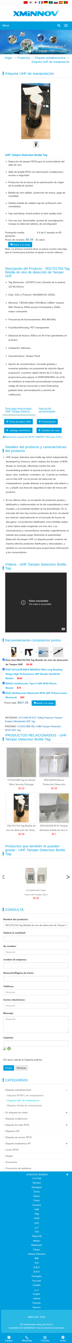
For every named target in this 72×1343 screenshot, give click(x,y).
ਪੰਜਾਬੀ (36, 1218)
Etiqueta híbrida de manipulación (24, 1105)
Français (36, 1303)
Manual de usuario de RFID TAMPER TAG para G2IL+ (33, 437)
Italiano (36, 1298)
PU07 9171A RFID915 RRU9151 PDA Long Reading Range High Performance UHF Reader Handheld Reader (34, 674)
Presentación (48, 421)
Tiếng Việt (37, 1236)
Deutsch (37, 1307)
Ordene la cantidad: (14, 932)
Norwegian (37, 1187)
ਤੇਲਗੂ (36, 1214)
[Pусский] (56, 2)
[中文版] (26, 2)
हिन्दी (37, 1258)
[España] (61, 2)
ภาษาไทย (36, 1178)
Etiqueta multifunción (17, 1118)
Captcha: (8, 1037)
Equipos (9, 1340)
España (36, 1285)
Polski (37, 1200)
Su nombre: (10, 946)
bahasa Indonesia (36, 1254)
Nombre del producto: (15, 919)
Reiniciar (21, 1068)
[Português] (66, 2)
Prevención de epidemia (18, 1168)
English (36, 1294)
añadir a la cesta (21, 244)
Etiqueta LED (12, 1131)
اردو (37, 1227)
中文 (36, 1263)
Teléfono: (8, 986)
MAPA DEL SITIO (36, 1317)
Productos (23, 57)
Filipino (36, 1249)
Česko (36, 1191)
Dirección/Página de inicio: (18, 973)
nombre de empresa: (15, 959)
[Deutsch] (46, 2)
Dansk (36, 1196)
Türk (36, 1231)
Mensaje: (8, 1013)
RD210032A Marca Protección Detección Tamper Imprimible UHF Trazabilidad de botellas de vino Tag (54, 783)
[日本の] (36, 2)
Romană (37, 1183)
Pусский (36, 1281)
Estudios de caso (50, 430)
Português (37, 1276)
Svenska (36, 1205)
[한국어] (31, 2)
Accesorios (11, 1162)
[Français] (41, 2)
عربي (36, 1289)
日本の (36, 1267)
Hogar (8, 57)
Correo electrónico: (14, 999)
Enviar (8, 1068)
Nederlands (36, 1245)
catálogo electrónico (19, 430)
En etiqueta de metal (16, 1112)
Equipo (9, 1156)
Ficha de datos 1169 (20, 421)
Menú (6, 25)
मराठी (36, 1209)
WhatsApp (27, 1340)
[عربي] (51, 2)
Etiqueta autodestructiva (50, 57)
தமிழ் (36, 1223)
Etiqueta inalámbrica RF (18, 1143)
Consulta (45, 1340)
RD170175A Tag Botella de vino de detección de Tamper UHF (21, 828)
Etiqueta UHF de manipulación (50, 61)
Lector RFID (12, 1149)
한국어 (36, 1271)
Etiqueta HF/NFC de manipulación (25, 1095)
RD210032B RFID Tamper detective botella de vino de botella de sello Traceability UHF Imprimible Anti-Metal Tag (54, 828)
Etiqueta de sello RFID (17, 1125)
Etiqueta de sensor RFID (19, 1137)
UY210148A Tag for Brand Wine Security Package (21, 782)
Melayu (36, 1240)
